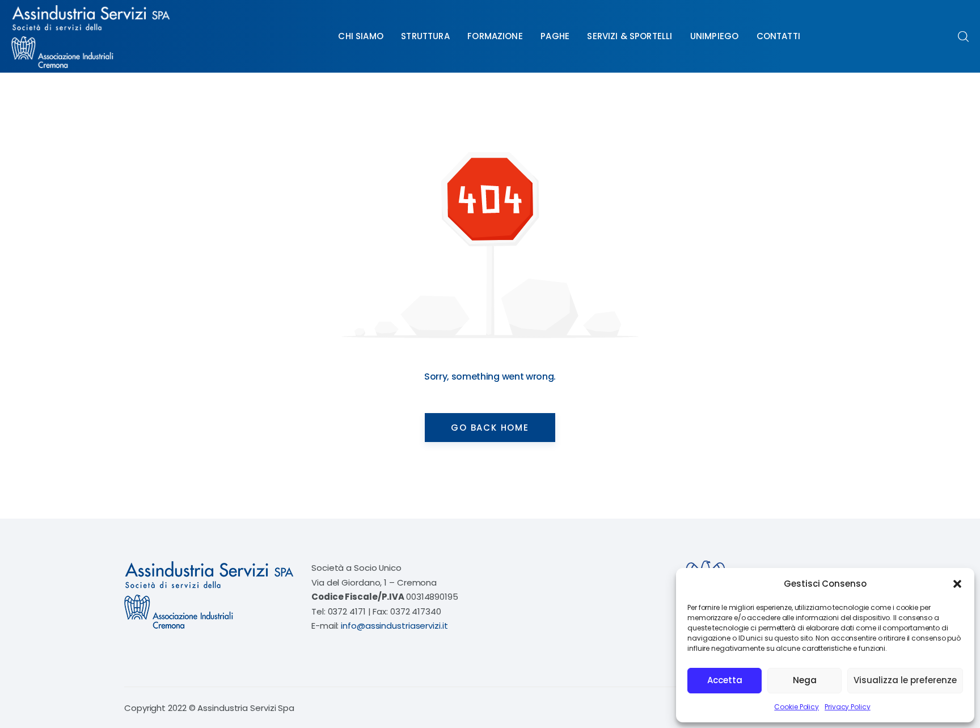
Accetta (724, 680)
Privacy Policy (848, 707)
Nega (805, 680)
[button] (957, 584)
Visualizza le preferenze (905, 680)
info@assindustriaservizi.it (394, 626)
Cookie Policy (796, 707)
